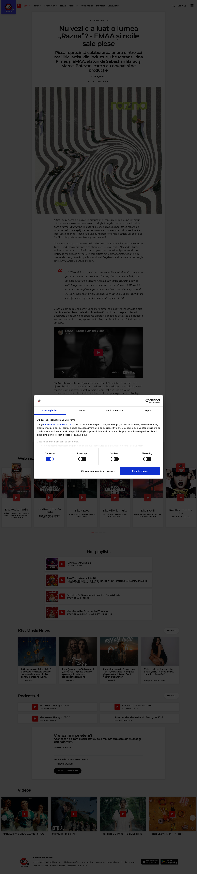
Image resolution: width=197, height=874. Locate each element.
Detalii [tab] (82, 410)
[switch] (82, 459)
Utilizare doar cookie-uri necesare (98, 471)
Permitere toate (140, 471)
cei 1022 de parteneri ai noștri (59, 424)
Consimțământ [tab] (49, 410)
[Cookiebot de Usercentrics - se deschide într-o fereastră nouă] (147, 401)
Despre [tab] (147, 410)
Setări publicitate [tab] (114, 410)
